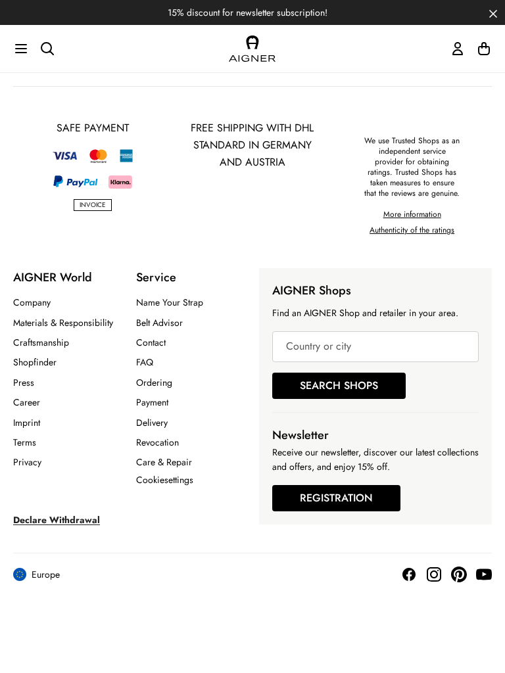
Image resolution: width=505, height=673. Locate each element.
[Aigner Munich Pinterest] (459, 574)
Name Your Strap (169, 302)
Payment (152, 402)
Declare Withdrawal (56, 519)
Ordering (154, 382)
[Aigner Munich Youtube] (484, 574)
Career (26, 402)
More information (412, 214)
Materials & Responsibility (63, 322)
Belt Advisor (159, 322)
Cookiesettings (164, 479)
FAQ (144, 362)
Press (23, 382)
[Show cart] (484, 49)
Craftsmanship (41, 342)
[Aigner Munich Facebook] (409, 574)
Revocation (157, 442)
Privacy (27, 462)
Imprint (26, 422)
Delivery (152, 422)
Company (32, 302)
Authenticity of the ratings (412, 230)
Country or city (318, 346)
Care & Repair (164, 462)
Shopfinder (35, 362)
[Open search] (47, 49)
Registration (336, 497)
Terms (24, 442)
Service (156, 277)
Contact (151, 342)
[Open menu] (21, 49)
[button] (493, 12)
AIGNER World (52, 277)
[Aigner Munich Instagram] (434, 574)
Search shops (339, 385)
